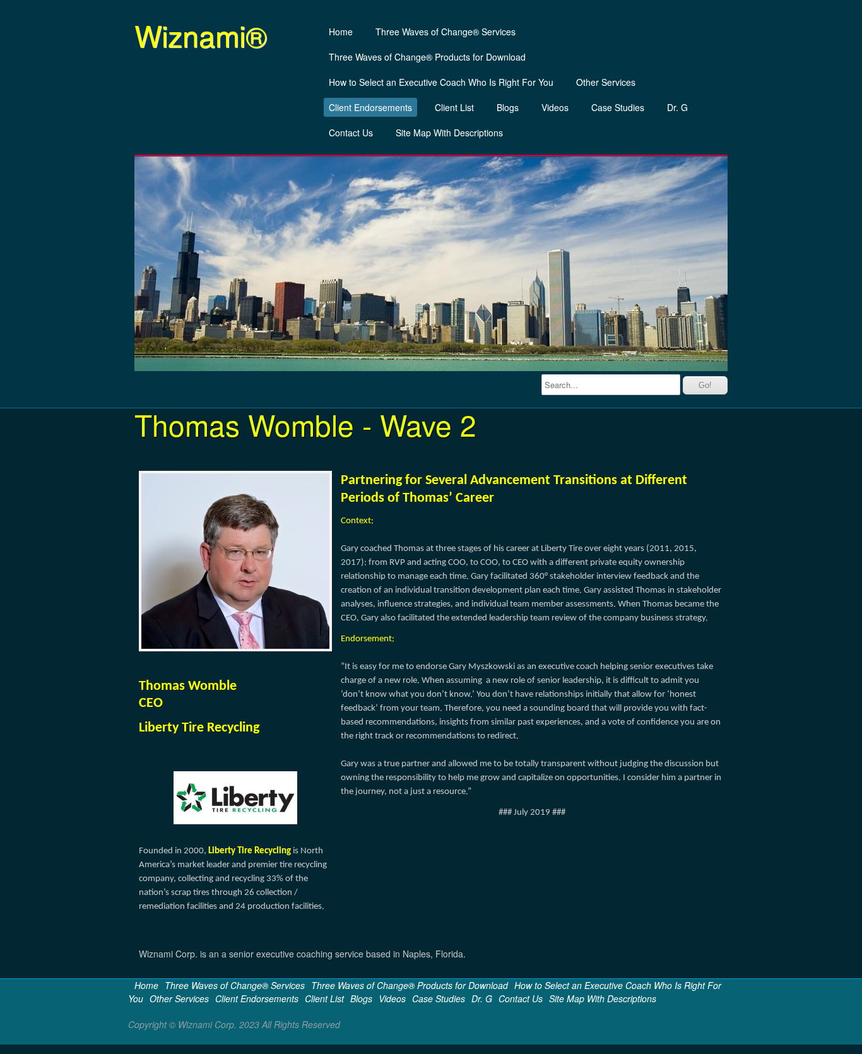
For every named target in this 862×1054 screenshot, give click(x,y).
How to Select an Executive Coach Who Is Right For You (441, 82)
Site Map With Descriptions (449, 132)
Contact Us (351, 132)
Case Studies (617, 107)
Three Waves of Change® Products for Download (427, 56)
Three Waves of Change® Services (445, 31)
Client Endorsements (370, 107)
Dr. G (677, 107)
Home (341, 31)
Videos (555, 107)
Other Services (605, 82)
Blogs (508, 107)
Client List (454, 107)
